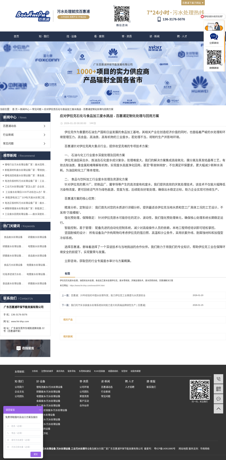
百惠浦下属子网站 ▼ (193, 2)
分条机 (35, 371)
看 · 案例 (99, 36)
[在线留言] (218, 399)
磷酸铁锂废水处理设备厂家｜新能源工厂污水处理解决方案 (26, 208)
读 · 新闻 (154, 36)
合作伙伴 (84, 405)
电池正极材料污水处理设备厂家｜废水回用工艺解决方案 (26, 203)
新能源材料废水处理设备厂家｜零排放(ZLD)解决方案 (26, 170)
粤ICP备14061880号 (164, 448)
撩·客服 (151, 381)
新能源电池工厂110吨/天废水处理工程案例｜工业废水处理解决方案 (26, 197)
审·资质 (84, 381)
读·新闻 (105, 381)
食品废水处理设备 (13, 237)
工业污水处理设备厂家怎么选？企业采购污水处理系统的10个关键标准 (26, 186)
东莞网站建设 (85, 371)
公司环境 (84, 387)
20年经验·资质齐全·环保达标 (73, 17)
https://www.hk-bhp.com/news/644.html (87, 285)
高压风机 (60, 371)
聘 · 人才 (182, 36)
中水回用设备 (43, 428)
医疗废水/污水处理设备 (48, 424)
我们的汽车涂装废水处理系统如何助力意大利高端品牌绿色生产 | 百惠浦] (108, 305)
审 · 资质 (127, 36)
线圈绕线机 (113, 371)
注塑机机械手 (47, 371)
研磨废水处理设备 (37, 237)
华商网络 (204, 448)
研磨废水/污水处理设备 (48, 391)
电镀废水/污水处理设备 (48, 396)
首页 (16, 36)
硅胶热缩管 (136, 371)
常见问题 (36, 109)
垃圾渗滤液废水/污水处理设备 (51, 410)
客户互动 (84, 401)
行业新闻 (8, 134)
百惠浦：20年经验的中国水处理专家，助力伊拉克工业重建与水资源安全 (108, 295)
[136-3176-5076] (218, 379)
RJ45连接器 (99, 371)
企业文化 (19, 391)
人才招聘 (129, 387)
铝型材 (124, 371)
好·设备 (40, 381)
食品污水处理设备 (13, 265)
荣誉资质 (84, 396)
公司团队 (19, 396)
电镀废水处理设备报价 (37, 265)
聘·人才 (129, 381)
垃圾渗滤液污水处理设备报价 (13, 274)
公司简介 (19, 387)
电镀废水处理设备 (37, 246)
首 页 (15, 109)
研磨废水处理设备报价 (13, 246)
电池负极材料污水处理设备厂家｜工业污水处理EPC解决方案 (26, 181)
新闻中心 (24, 109)
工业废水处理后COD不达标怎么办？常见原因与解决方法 (26, 192)
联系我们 (151, 387)
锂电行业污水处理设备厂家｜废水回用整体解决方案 (26, 164)
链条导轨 (72, 371)
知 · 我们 (44, 36)
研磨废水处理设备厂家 (13, 255)
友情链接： (20, 371)
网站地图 (183, 448)
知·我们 (19, 381)
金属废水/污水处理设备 (48, 401)
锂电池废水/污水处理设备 (49, 387)
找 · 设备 (72, 36)
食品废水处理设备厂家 (13, 283)
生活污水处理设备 (45, 414)
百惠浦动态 (9, 126)
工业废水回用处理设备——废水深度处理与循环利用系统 (26, 214)
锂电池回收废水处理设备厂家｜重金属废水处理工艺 (26, 175)
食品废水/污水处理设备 (48, 419)
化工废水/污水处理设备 (48, 405)
